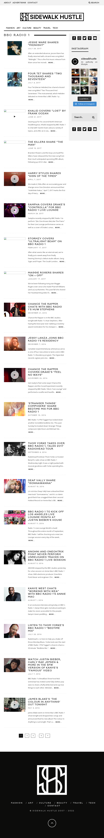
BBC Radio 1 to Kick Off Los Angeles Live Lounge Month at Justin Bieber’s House (46, 516)
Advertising (19, 3)
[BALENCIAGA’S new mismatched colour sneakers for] (84, 90)
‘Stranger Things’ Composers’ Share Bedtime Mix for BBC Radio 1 (43, 407)
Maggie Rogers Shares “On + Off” (46, 274)
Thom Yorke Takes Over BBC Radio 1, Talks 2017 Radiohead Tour (46, 446)
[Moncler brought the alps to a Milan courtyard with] (84, 81)
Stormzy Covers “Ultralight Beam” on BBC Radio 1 (45, 241)
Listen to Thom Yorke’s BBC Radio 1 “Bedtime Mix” (46, 628)
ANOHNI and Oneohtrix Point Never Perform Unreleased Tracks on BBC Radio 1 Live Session (47, 555)
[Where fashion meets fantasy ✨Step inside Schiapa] (84, 73)
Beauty (37, 28)
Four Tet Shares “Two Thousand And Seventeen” (45, 76)
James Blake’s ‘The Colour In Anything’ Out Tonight (44, 702)
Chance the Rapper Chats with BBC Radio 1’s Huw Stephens (45, 307)
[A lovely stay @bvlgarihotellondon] (76, 73)
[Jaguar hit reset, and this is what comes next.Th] (93, 90)
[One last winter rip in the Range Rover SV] (76, 90)
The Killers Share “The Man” (45, 143)
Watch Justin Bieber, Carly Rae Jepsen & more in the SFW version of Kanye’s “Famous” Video (44, 665)
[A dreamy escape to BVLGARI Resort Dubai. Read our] (93, 73)
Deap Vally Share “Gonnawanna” (42, 482)
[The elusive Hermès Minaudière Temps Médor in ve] (93, 81)
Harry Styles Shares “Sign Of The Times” (44, 175)
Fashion (10, 28)
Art (18, 28)
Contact (33, 3)
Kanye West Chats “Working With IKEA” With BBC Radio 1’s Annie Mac (47, 592)
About (7, 3)
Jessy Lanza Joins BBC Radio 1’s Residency (46, 339)
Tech (55, 28)
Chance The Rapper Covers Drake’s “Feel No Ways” (44, 372)
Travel (47, 28)
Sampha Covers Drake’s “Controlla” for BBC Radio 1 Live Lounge (46, 207)
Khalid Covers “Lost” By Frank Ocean (47, 112)
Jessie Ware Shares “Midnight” (43, 44)
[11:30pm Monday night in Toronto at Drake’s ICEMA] (76, 81)
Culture (26, 28)
